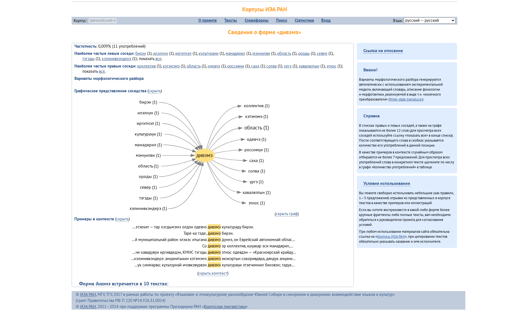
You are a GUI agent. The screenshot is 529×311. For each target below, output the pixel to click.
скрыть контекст (212, 273)
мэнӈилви (261, 53)
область (284, 53)
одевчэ (214, 66)
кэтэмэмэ (171, 66)
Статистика (304, 20)
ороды (304, 53)
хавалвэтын (309, 66)
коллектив (146, 66)
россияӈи (235, 66)
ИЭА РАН (88, 294)
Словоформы (257, 20)
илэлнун (160, 53)
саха (255, 66)
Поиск (281, 20)
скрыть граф (287, 213)
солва (271, 66)
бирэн (140, 53)
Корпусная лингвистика (225, 306)
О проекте (207, 20)
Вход (326, 20)
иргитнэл (183, 53)
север (322, 53)
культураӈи (208, 53)
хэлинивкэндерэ (116, 58)
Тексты (230, 20)
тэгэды (88, 58)
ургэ (288, 66)
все (158, 58)
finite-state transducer (406, 99)
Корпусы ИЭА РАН (264, 9)
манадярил (235, 53)
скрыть (155, 90)
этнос (331, 66)
